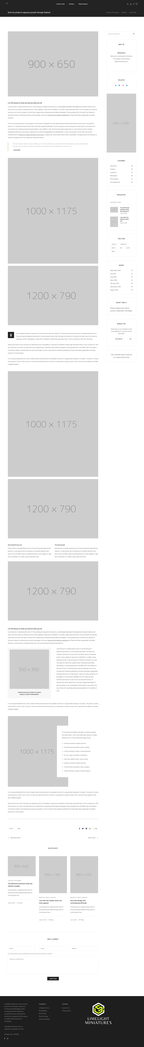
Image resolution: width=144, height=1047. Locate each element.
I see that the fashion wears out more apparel (50, 901)
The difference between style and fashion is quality (20, 884)
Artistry (114, 244)
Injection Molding (44, 1019)
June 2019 (113, 277)
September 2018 (115, 287)
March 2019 (113, 280)
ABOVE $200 (125, 357)
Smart (113, 251)
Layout (19, 828)
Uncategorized (115, 182)
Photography (115, 12)
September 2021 (115, 270)
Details (11, 828)
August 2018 (114, 290)
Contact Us (66, 1008)
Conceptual (123, 244)
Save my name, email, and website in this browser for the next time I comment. (31, 953)
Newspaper (113, 175)
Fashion (47, 897)
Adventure (42, 897)
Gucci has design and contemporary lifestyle (78, 901)
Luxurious (108, 12)
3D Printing (42, 1013)
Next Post (92, 838)
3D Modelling (43, 1011)
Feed (121, 247)
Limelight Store (44, 1008)
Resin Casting (43, 1016)
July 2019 (113, 274)
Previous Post (15, 838)
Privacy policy (66, 1011)
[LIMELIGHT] (7, 4)
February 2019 (114, 283)
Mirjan (124, 12)
